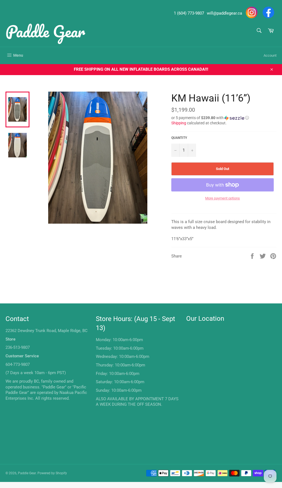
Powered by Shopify (52, 473)
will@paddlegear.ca (224, 13)
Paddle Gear (45, 31)
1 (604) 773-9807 (189, 13)
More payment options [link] (222, 198)
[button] (223, 117)
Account (270, 55)
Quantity (179, 138)
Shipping (178, 123)
